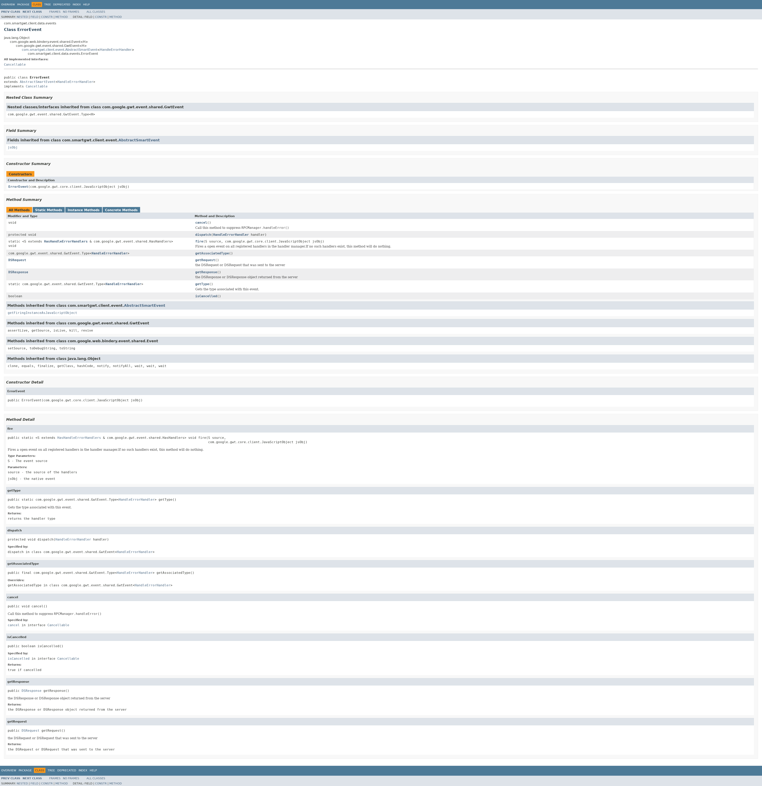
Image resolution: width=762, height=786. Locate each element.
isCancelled (206, 296)
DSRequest (17, 260)
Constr (47, 16)
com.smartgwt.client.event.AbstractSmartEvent (59, 50)
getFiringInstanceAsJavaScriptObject (42, 313)
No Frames (71, 11)
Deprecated (61, 4)
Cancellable (15, 64)
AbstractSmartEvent (38, 82)
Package (23, 4)
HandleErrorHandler (116, 50)
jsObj (13, 147)
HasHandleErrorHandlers (66, 241)
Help (86, 4)
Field (34, 16)
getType (202, 284)
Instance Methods (84, 210)
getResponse (206, 272)
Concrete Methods (121, 210)
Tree (47, 4)
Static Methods (48, 210)
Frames (55, 11)
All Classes (96, 11)
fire (199, 241)
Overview (8, 4)
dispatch (203, 235)
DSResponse (18, 272)
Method (61, 16)
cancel (201, 222)
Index (77, 4)
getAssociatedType (212, 253)
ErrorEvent (18, 187)
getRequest (205, 260)
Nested (22, 16)
